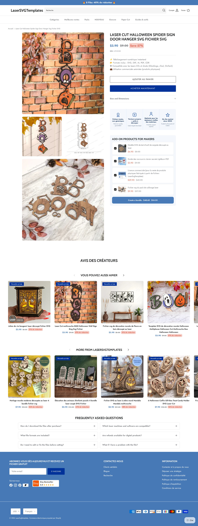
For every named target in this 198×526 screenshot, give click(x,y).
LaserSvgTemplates (22, 518)
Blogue (107, 471)
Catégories (54, 19)
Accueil (10, 28)
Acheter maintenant (143, 88)
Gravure (112, 19)
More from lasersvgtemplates (99, 349)
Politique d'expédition (171, 483)
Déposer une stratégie (171, 471)
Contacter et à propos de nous (175, 467)
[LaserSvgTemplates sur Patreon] (25, 485)
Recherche (108, 475)
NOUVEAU (99, 19)
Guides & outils (141, 19)
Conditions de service (171, 488)
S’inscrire (56, 471)
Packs (87, 19)
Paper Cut (125, 19)
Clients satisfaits (110, 467)
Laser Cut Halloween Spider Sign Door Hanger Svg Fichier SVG (38, 28)
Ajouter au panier (142, 79)
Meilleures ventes (71, 19)
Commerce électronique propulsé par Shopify (45, 518)
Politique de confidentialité (173, 475)
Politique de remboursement (174, 479)
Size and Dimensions (119, 98)
